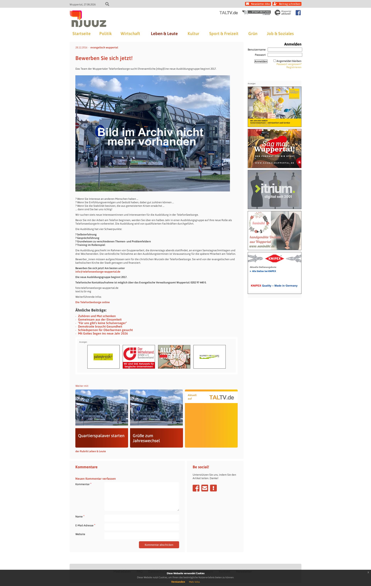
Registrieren (293, 67)
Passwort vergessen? (289, 64)
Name (79, 516)
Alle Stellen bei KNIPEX (263, 271)
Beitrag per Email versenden (204, 488)
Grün (252, 33)
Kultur (193, 33)
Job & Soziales (280, 33)
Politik (105, 33)
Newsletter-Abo (260, 3)
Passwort (260, 54)
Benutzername (257, 49)
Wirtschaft (130, 33)
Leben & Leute (164, 33)
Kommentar (83, 484)
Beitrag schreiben (289, 3)
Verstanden (178, 581)
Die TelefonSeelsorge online (92, 302)
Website (80, 534)
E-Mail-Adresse (85, 525)
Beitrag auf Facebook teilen (196, 488)
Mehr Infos (194, 582)
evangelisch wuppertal (104, 47)
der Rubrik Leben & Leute (90, 451)
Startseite (81, 33)
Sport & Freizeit (223, 33)
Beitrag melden (213, 488)
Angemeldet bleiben (289, 61)
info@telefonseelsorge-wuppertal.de (97, 271)
